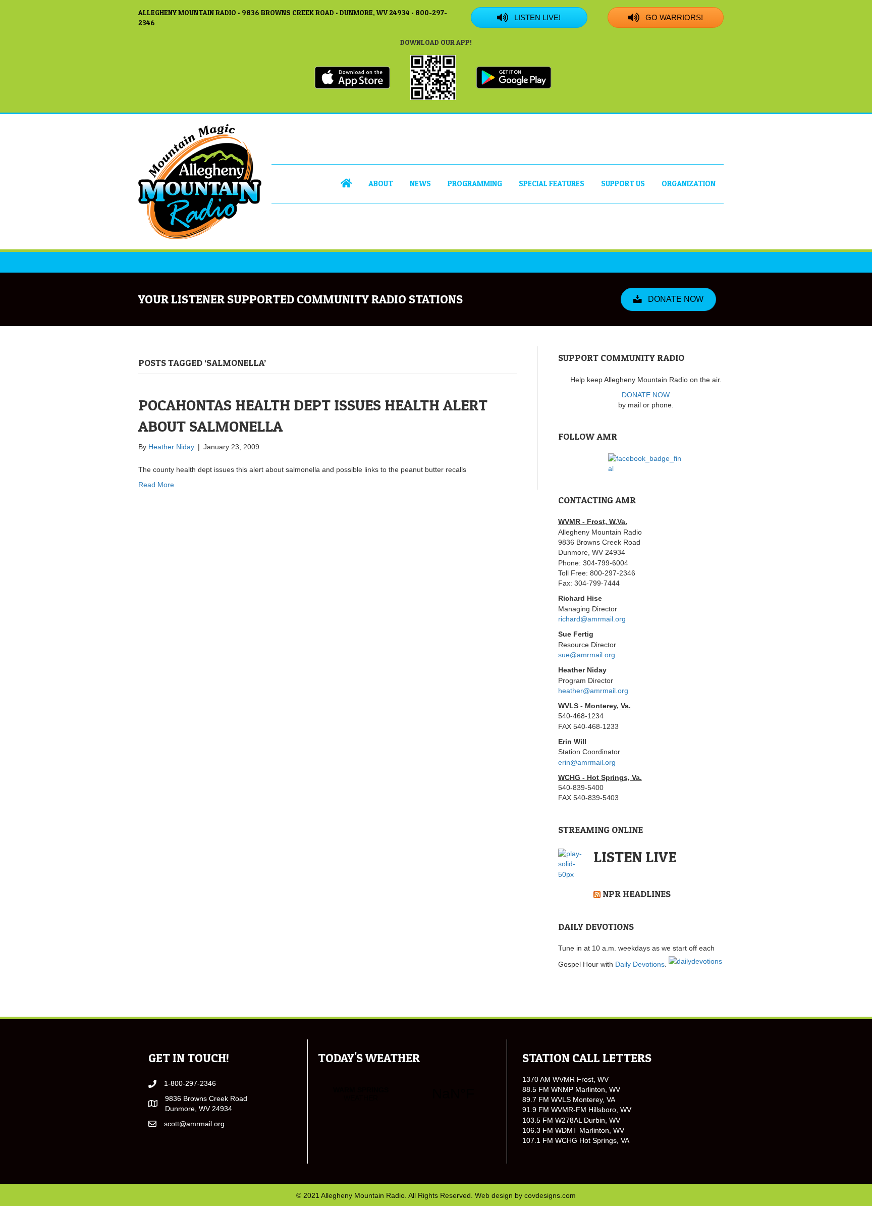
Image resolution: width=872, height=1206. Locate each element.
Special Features (551, 183)
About (380, 183)
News (420, 183)
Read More (156, 485)
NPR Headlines (637, 893)
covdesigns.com (550, 1195)
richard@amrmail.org (592, 619)
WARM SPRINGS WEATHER (407, 1094)
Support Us (623, 183)
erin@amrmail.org (587, 762)
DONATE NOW (646, 395)
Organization (689, 183)
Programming (475, 183)
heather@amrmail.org (593, 691)
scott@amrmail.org (194, 1124)
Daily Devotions (640, 964)
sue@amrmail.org (586, 655)
